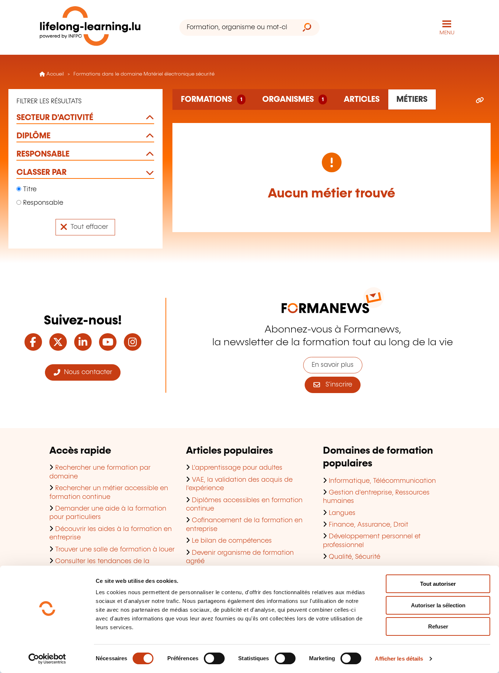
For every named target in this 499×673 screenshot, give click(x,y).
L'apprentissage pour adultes (237, 468)
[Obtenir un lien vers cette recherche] (480, 100)
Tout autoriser (438, 584)
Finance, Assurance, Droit (368, 525)
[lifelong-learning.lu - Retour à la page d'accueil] (90, 27)
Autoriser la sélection (438, 605)
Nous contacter (86, 372)
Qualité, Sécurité (354, 557)
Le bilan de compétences (232, 541)
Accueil (54, 74)
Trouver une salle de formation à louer (115, 549)
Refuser (438, 626)
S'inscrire (336, 384)
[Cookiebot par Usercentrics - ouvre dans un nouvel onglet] (47, 658)
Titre (29, 189)
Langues (342, 513)
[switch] (214, 658)
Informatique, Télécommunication (382, 481)
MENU (446, 32)
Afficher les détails (399, 658)
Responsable (42, 203)
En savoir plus (333, 365)
